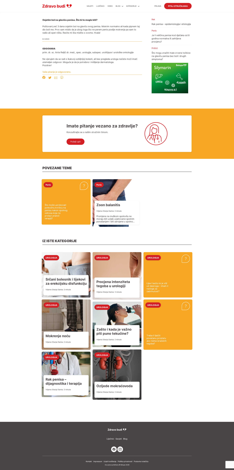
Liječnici (100, 6)
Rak (153, 19)
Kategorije (131, 6)
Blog (118, 6)
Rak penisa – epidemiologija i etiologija (171, 24)
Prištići (155, 48)
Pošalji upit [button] (75, 141)
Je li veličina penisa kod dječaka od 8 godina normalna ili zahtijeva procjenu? (171, 38)
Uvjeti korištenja (110, 461)
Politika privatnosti (125, 461)
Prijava (157, 6)
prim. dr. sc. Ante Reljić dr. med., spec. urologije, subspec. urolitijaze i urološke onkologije (88, 52)
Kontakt (89, 461)
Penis (154, 30)
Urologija (51, 257)
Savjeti (90, 6)
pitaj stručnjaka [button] (178, 6)
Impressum (97, 461)
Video (110, 6)
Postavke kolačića (141, 461)
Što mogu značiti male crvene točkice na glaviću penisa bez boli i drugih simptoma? (171, 56)
